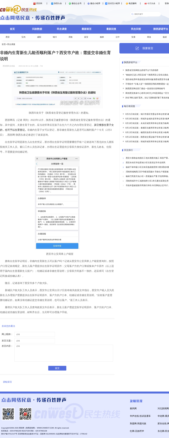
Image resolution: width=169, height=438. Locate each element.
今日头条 (151, 3)
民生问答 (136, 29)
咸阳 (39, 37)
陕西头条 (58, 3)
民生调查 (62, 29)
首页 (12, 29)
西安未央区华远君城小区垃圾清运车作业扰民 (145, 162)
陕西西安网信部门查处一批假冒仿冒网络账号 (145, 88)
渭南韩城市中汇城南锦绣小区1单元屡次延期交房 (147, 181)
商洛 (149, 37)
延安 (86, 37)
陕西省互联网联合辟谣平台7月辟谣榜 (141, 70)
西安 (8, 37)
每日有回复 (129, 106)
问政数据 (37, 29)
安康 (133, 37)
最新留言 (87, 29)
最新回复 (111, 29)
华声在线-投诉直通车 (140, 416)
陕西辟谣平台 (130, 62)
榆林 (102, 37)
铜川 (55, 37)
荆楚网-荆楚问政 (138, 423)
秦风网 (133, 408)
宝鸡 (23, 37)
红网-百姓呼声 (137, 431)
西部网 (39, 3)
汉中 (118, 37)
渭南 (70, 37)
